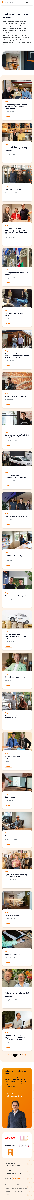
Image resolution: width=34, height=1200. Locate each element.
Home (7, 1188)
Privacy (7, 1194)
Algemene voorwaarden (20, 1188)
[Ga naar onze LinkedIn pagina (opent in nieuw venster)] (17, 1178)
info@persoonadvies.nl (13, 1173)
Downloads (18, 1191)
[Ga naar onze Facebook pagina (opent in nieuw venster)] (13, 1178)
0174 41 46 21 (9, 1171)
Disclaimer (8, 1191)
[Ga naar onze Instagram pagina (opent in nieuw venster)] (22, 1178)
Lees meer (8, 116)
